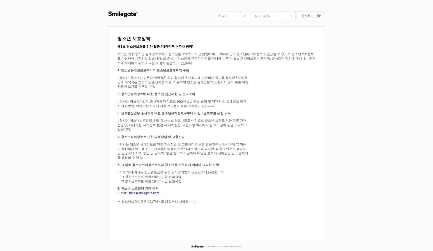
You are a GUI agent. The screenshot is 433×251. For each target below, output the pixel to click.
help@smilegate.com (144, 193)
